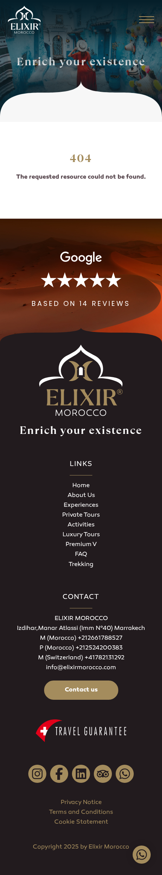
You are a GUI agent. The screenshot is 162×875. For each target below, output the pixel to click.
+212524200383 (98, 648)
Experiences (81, 505)
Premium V (81, 544)
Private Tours (81, 515)
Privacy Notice (81, 802)
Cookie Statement (81, 822)
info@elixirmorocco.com (81, 667)
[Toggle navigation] (146, 19)
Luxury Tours (81, 535)
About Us (81, 495)
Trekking (81, 564)
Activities (81, 525)
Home (81, 485)
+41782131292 (104, 658)
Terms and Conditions (81, 812)
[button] (81, 280)
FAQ (81, 554)
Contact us (81, 690)
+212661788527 (100, 638)
